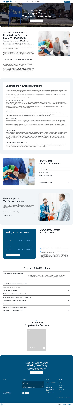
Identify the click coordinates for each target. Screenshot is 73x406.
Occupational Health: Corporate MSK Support (50, 393)
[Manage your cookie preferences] (1, 404)
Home (32, 10)
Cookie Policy (34, 404)
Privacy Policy (30, 404)
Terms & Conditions (39, 404)
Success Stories (62, 389)
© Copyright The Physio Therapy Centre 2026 (62, 400)
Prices (60, 387)
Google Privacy (45, 404)
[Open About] (17, 1)
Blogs (60, 391)
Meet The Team (62, 385)
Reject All (64, 404)
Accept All (69, 404)
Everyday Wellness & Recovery (50, 390)
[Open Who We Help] (40, 1)
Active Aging (48, 385)
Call (24, 382)
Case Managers (49, 387)
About (60, 382)
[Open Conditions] (30, 1)
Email (24, 386)
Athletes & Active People (50, 382)
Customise (59, 404)
